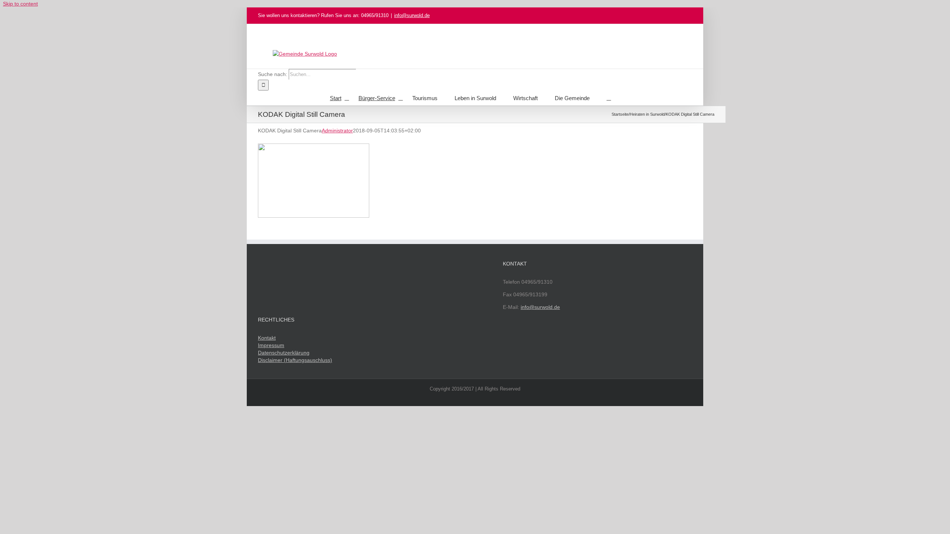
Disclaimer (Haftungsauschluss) (295, 360)
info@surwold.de (412, 15)
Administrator (337, 131)
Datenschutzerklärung (283, 353)
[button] (609, 97)
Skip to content (20, 4)
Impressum (271, 345)
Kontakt (267, 338)
